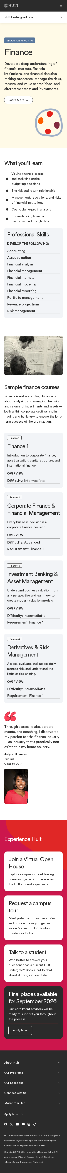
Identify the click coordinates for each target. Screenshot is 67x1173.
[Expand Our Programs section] (59, 1072)
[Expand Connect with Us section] (59, 1093)
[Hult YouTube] (23, 1124)
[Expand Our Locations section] (59, 1082)
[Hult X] (11, 1124)
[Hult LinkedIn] (17, 1124)
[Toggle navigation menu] (61, 17)
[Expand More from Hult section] (59, 1103)
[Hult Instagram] (29, 1124)
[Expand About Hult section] (59, 1062)
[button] (18, 100)
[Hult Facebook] (6, 1124)
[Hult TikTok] (35, 1124)
